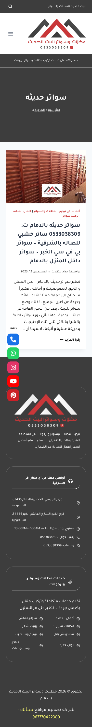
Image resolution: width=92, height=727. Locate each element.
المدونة (40, 110)
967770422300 (46, 717)
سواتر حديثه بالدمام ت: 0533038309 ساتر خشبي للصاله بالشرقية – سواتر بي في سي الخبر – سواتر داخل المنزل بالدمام (48, 244)
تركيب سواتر (71, 216)
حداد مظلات (60, 272)
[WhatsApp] (13, 353)
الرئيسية (54, 110)
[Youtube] (13, 381)
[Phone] (13, 339)
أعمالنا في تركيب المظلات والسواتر (57, 211)
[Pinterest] (13, 395)
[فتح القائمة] (11, 33)
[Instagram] (13, 367)
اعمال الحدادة (22, 211)
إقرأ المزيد (70, 340)
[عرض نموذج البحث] (10, 6)
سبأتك (26, 710)
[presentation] (46, 176)
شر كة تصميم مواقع (54, 710)
